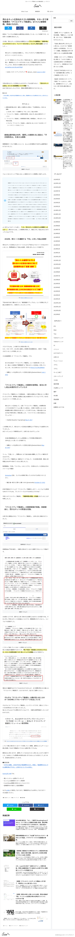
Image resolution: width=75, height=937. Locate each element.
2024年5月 (57, 237)
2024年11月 (57, 214)
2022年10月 (57, 310)
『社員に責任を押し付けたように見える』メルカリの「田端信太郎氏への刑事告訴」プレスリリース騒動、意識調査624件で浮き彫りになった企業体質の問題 (63, 48)
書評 (55, 392)
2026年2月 (57, 179)
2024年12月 (57, 210)
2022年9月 (57, 314)
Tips (55, 334)
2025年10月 (57, 187)
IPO (55, 326)
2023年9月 (57, 268)
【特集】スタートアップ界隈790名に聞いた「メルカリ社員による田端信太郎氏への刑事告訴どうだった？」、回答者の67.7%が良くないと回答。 (63, 61)
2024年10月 (57, 218)
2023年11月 (57, 260)
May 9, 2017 (28, 420)
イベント (56, 349)
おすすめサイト (58, 353)
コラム (55, 365)
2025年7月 (57, 191)
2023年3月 (57, 291)
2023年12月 (57, 256)
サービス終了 (58, 372)
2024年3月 (57, 245)
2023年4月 (57, 287)
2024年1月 (57, 253)
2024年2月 (57, 249)
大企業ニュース (58, 388)
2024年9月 (57, 222)
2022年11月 (57, 307)
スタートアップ (16, 797)
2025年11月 (57, 183)
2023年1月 (57, 299)
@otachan (8, 475)
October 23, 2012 (40, 482)
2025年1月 (57, 206)
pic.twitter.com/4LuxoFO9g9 (14, 67)
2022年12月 (57, 303)
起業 (55, 403)
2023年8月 (57, 272)
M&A (55, 330)
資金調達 (56, 399)
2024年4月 (57, 241)
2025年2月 (57, 202)
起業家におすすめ (59, 407)
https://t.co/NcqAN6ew (37, 367)
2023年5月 (57, 283)
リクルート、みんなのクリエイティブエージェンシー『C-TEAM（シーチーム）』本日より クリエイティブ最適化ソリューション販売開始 (27, 741)
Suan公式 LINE (7, 773)
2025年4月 (57, 199)
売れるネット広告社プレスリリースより (27, 297)
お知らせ (56, 357)
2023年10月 (57, 264)
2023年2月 (57, 295)
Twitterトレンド (7, 797)
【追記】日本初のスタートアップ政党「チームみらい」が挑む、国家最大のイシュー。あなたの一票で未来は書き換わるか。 (63, 83)
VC (54, 345)
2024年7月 (57, 229)
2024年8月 (57, 226)
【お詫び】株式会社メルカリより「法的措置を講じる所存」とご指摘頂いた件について (63, 72)
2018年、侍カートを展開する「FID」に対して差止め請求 (22, 111)
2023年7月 (57, 276)
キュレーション (58, 361)
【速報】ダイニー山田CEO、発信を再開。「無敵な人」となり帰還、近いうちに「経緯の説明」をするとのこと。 (63, 36)
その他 (56, 380)
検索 (54, 18)
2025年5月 (57, 195)
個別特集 (23, 797)
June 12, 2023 (41, 72)
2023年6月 (57, 280)
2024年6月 (57, 233)
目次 (23, 104)
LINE (8, 790)
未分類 (56, 395)
